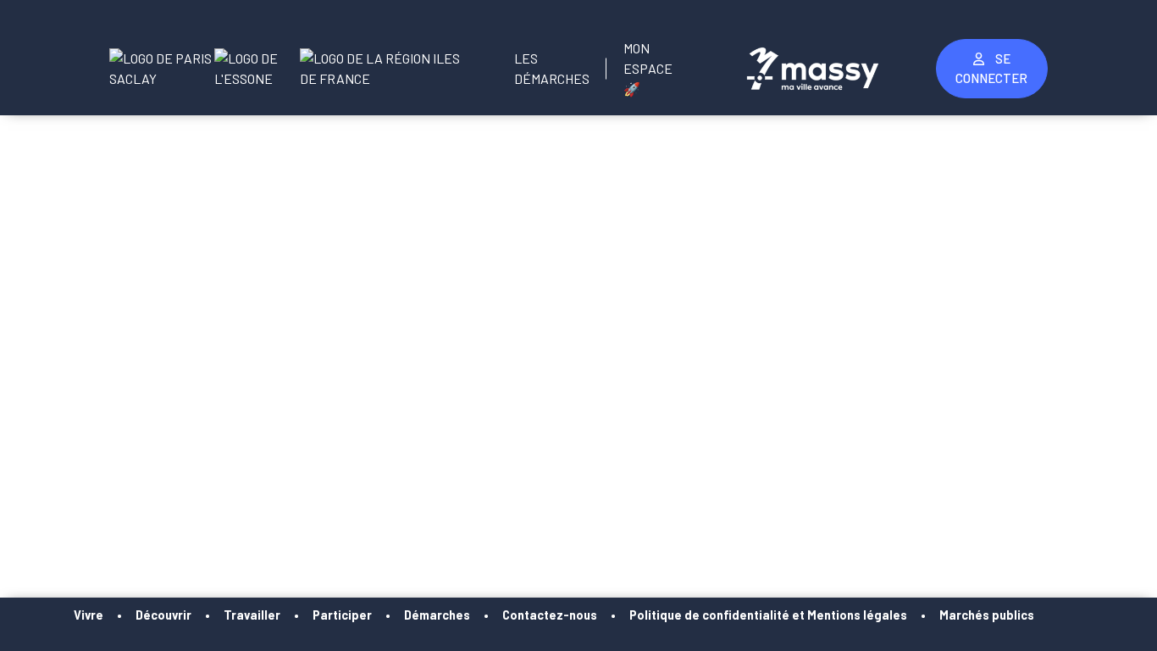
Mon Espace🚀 (648, 68)
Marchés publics (986, 615)
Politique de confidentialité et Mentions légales (768, 615)
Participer (342, 615)
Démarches (437, 615)
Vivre (88, 615)
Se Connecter (991, 68)
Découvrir (163, 615)
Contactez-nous (549, 615)
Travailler (252, 615)
